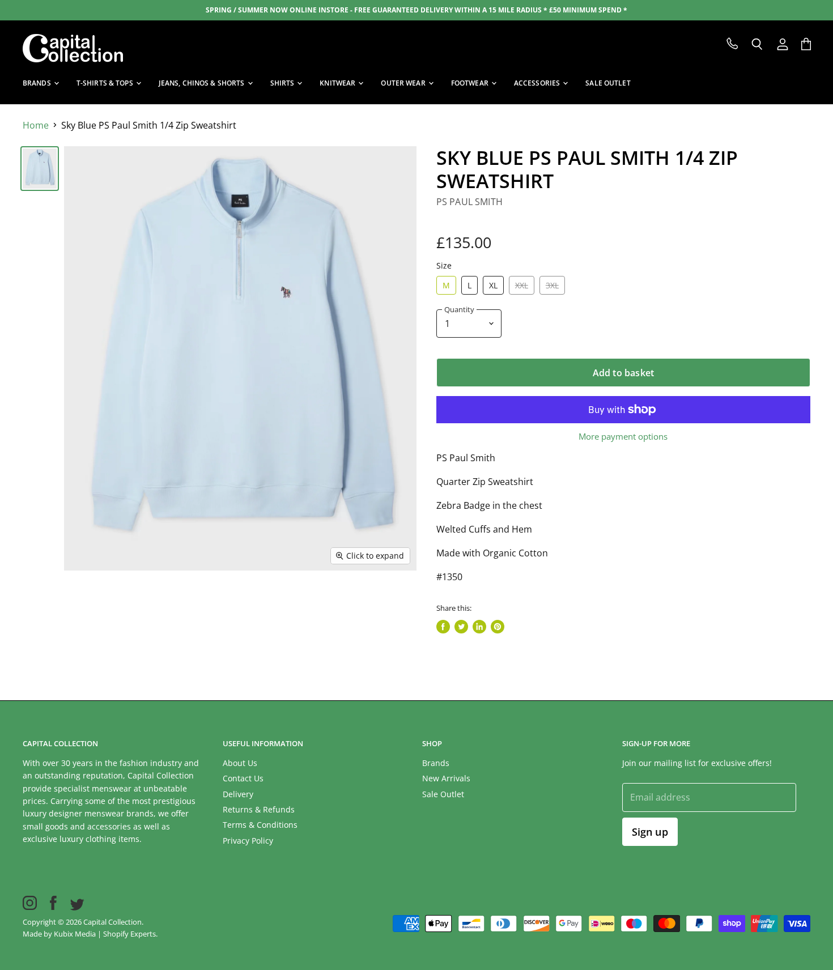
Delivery (238, 794)
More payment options (623, 436)
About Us (240, 763)
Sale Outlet (443, 794)
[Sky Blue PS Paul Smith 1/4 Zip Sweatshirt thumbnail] (40, 168)
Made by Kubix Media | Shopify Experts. (90, 934)
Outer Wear (404, 83)
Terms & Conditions (260, 824)
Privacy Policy (248, 840)
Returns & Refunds (259, 809)
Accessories (538, 83)
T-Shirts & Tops (105, 83)
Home (36, 125)
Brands (38, 83)
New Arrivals (446, 778)
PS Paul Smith (469, 201)
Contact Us (243, 778)
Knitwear (338, 83)
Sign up (650, 832)
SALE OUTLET (607, 83)
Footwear (470, 83)
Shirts (283, 83)
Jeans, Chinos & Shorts (202, 83)
